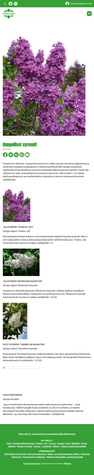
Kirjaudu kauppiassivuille (81, 4)
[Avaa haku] (4, 3)
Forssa (52, 443)
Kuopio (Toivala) (24, 446)
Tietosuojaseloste (31, 463)
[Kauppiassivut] (67, 4)
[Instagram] (16, 4)
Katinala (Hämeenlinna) (24, 443)
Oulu (68, 443)
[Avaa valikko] (89, 13)
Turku (9, 443)
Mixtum (67, 463)
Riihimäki (75, 443)
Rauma (37, 446)
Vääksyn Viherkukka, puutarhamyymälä (65, 457)
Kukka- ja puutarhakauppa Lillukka (63, 454)
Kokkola (12, 446)
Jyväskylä (46, 446)
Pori (46, 443)
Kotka (84, 443)
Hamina (60, 443)
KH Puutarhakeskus (37, 454)
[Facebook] (10, 4)
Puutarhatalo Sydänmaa (34, 457)
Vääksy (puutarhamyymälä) (73, 446)
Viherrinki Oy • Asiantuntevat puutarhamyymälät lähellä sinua (47, 434)
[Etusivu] (43, 13)
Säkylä (39, 443)
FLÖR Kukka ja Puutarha (15, 454)
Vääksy (56, 446)
